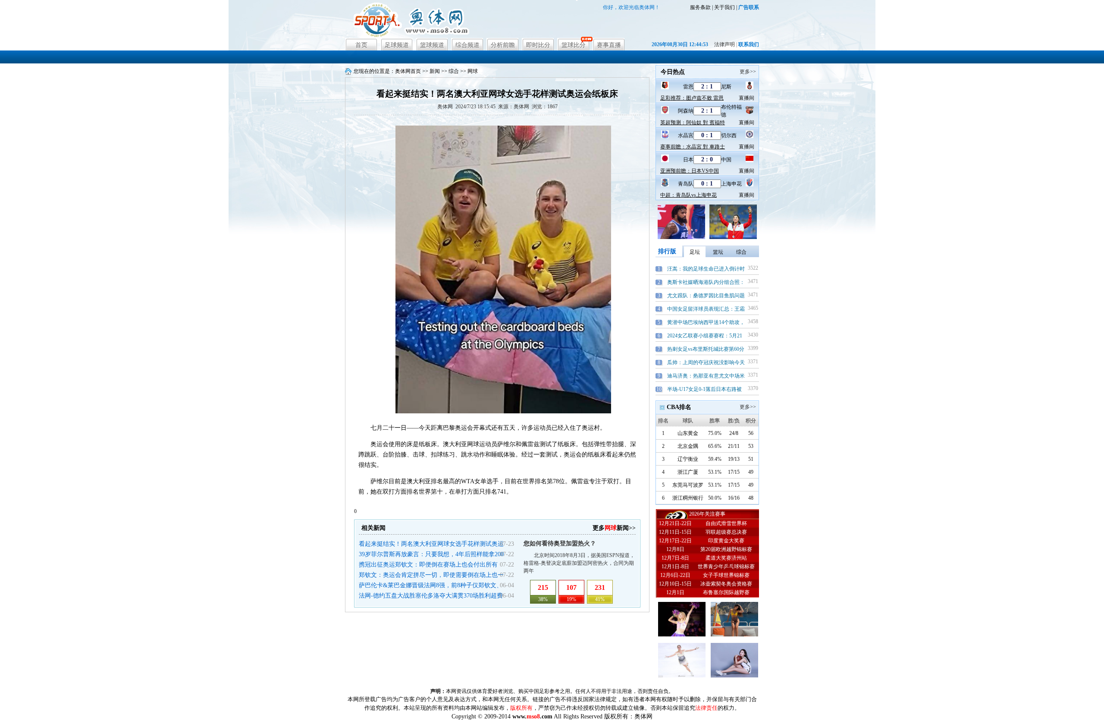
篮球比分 (573, 45)
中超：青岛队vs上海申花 (688, 195)
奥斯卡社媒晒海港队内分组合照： (706, 282)
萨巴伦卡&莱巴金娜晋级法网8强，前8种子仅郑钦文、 (430, 585)
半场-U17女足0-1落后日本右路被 (704, 389)
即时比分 (538, 45)
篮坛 (718, 252)
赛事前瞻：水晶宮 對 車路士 (692, 147)
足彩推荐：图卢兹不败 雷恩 (692, 98)
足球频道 (397, 45)
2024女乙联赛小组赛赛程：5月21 (704, 336)
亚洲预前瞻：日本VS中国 (689, 171)
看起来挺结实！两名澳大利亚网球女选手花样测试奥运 (431, 544)
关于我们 (724, 7)
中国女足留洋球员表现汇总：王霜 (706, 309)
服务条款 (700, 7)
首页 (361, 45)
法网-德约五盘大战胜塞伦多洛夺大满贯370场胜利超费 (431, 595)
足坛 (695, 252)
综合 (453, 71)
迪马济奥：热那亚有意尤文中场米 (706, 376)
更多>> (748, 72)
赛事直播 (609, 45)
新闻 (435, 71)
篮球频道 (432, 45)
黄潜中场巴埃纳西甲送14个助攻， (706, 322)
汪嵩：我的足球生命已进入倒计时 (706, 269)
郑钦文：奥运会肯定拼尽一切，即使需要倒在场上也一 (431, 575)
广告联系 (748, 7)
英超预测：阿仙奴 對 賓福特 (692, 123)
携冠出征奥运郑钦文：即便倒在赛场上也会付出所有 (428, 564)
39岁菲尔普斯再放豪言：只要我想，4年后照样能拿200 (431, 554)
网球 (472, 71)
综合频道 (467, 45)
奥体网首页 (408, 71)
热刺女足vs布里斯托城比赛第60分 (705, 349)
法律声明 (724, 44)
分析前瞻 (503, 45)
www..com (532, 716)
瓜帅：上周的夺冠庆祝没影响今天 (706, 362)
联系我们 (748, 44)
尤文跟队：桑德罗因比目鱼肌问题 (706, 296)
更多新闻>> (614, 528)
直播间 (746, 98)
